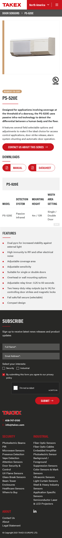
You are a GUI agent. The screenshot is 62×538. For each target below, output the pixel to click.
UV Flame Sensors (12, 473)
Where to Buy (9, 492)
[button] (39, 5)
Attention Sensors (12, 462)
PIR (4, 446)
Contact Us (8, 518)
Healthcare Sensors (13, 488)
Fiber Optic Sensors (44, 443)
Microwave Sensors (13, 450)
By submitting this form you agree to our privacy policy (30, 376)
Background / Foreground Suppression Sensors (45, 461)
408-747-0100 (11, 420)
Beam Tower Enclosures (9, 482)
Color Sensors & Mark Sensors (45, 471)
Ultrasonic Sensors (44, 477)
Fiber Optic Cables (43, 446)
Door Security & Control (11, 467)
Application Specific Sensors (44, 494)
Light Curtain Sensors (45, 481)
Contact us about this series (26, 147)
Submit (45, 400)
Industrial (24, 368)
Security (10, 368)
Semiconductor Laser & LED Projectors (45, 501)
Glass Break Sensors (14, 477)
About (5, 521)
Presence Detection (13, 454)
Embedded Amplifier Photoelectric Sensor (45, 452)
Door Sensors (10, 13)
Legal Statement (11, 525)
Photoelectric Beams (13, 443)
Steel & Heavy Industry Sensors (46, 486)
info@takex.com (13, 425)
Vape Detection (10, 458)
